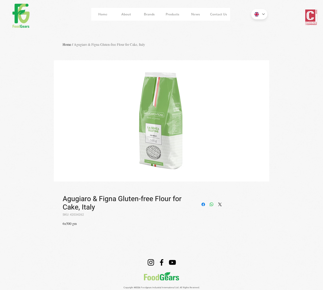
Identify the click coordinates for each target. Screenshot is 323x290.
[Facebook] (161, 262)
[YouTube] (172, 262)
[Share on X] (220, 204)
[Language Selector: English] (259, 14)
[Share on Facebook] (203, 204)
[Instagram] (151, 262)
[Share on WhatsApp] (211, 204)
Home (67, 44)
